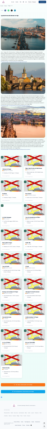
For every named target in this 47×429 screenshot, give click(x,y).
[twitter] (12, 10)
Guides (17, 1)
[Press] (23, 1)
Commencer (42, 1)
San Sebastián (21, 412)
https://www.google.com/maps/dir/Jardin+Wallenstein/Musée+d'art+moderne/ (15, 149)
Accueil (12, 1)
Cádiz (40, 412)
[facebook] (5, 10)
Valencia (10, 415)
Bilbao (26, 412)
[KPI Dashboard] (26, 1)
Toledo (21, 415)
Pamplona (37, 412)
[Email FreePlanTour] (32, 425)
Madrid (12, 412)
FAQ (20, 1)
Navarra (28, 415)
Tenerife (25, 415)
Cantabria (6, 415)
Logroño (32, 412)
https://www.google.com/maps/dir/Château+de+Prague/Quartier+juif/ (14, 61)
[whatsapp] (9, 10)
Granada (14, 415)
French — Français (32, 1)
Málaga (18, 415)
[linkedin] (15, 10)
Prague (5, 5)
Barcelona (16, 412)
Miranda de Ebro (7, 412)
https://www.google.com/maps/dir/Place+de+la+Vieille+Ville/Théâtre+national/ (15, 105)
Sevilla (29, 412)
